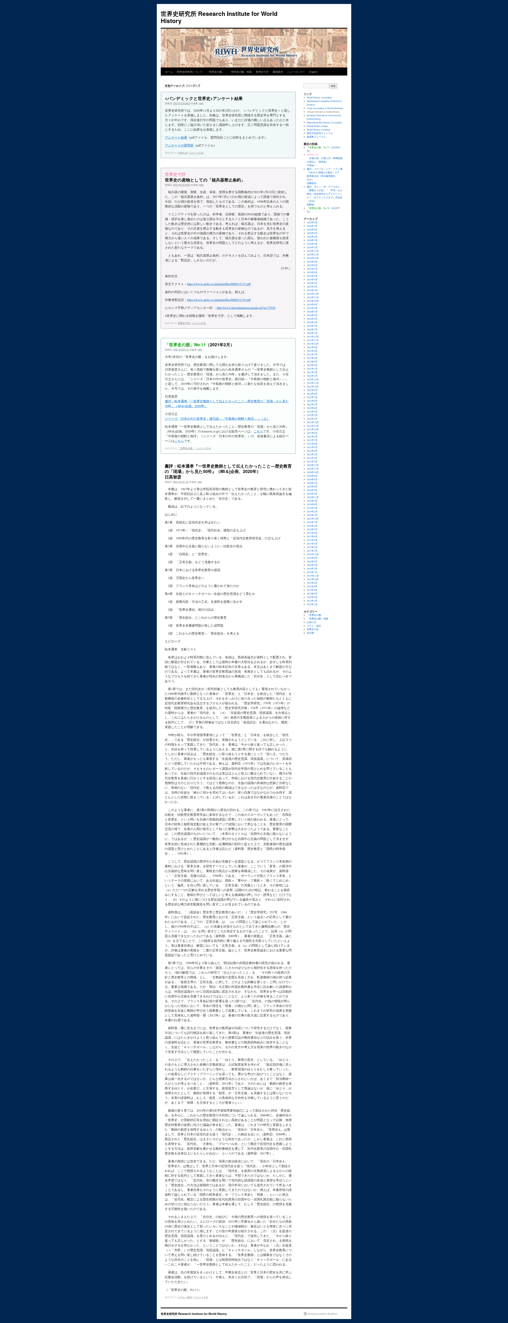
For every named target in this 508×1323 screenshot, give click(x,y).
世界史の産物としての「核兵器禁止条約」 (205, 176)
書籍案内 (278, 72)
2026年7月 (312, 225)
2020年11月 (313, 468)
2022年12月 (313, 379)
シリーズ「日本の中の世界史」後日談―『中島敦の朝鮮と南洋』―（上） (217, 418)
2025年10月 (313, 258)
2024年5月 (312, 318)
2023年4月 (312, 365)
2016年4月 (312, 565)
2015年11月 (313, 575)
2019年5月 (312, 507)
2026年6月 (312, 229)
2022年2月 (312, 415)
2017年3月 (312, 543)
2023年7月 (312, 354)
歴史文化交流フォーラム (320, 133)
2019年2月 (312, 511)
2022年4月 (312, 407)
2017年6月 (312, 540)
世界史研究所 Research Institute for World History (219, 17)
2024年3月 (312, 325)
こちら (258, 431)
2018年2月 (312, 529)
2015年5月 (312, 593)
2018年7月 (312, 522)
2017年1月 (312, 550)
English (313, 72)
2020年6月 (312, 486)
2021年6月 (312, 443)
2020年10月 (313, 472)
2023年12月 (313, 336)
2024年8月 (312, 308)
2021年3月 (312, 454)
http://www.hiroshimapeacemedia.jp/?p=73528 (246, 308)
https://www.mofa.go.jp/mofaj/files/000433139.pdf (219, 300)
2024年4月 (312, 322)
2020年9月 (312, 475)
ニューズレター (296, 72)
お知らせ (183, 152)
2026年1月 (312, 247)
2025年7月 (312, 268)
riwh (201, 103)
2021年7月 (312, 440)
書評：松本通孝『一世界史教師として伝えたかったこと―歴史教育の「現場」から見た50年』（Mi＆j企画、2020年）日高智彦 (228, 471)
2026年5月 (312, 233)
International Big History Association (324, 122)
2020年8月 (312, 479)
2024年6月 (312, 315)
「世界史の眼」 (216, 72)
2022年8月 (312, 393)
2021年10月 (313, 429)
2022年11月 (313, 382)
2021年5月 (312, 447)
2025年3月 (312, 283)
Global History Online (317, 126)
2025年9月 (312, 261)
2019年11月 (313, 497)
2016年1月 (312, 572)
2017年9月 (312, 532)
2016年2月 (312, 568)
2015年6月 (312, 590)
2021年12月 (313, 422)
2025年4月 (312, 279)
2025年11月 (313, 254)
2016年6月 (312, 561)
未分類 (310, 632)
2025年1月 (312, 290)
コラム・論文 (185, 1297)
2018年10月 (313, 518)
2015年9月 (312, 582)
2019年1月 (312, 515)
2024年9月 (312, 304)
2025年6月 (312, 272)
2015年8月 (312, 586)
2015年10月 (313, 579)
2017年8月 (312, 536)
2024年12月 (313, 293)
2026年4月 (312, 236)
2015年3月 (312, 600)
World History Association (319, 97)
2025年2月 (312, 286)
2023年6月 (312, 358)
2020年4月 (312, 493)
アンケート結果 (176, 137)
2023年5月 (312, 361)
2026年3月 (312, 240)
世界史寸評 (262, 72)
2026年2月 (312, 243)
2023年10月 (313, 343)
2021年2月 (312, 457)
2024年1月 (312, 333)
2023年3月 (312, 368)
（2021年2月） (199, 344)
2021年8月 (312, 436)
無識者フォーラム (316, 136)
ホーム (169, 72)
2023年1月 (312, 375)
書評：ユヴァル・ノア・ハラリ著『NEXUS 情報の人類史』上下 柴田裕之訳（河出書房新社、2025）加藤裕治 (325, 176)
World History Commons (319, 129)
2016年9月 (312, 557)
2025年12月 (313, 250)
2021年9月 (312, 432)
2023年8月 (312, 350)
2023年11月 (313, 340)
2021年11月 (313, 425)
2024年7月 (312, 311)
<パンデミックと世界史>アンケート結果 (204, 98)
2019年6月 (312, 504)
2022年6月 (312, 400)
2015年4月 (312, 597)
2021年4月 (312, 450)
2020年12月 (313, 465)
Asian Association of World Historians (325, 108)
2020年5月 (312, 490)
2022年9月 (312, 390)
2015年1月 (312, 604)
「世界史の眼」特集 (240, 72)
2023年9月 (312, 347)
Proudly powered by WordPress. (323, 1313)
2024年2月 (312, 329)
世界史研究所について (190, 72)
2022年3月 (312, 411)
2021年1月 (312, 461)
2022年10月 (313, 386)
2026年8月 (312, 222)
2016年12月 (313, 554)
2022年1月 (312, 418)
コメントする (196, 152)
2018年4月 (312, 525)
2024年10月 (313, 300)
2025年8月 (312, 265)
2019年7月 (312, 500)
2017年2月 (312, 547)
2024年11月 (313, 297)
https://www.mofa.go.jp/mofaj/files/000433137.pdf (219, 284)
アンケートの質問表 (179, 145)
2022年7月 (312, 397)
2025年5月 (312, 275)
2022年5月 (312, 404)
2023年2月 (312, 372)
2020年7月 (312, 482)
